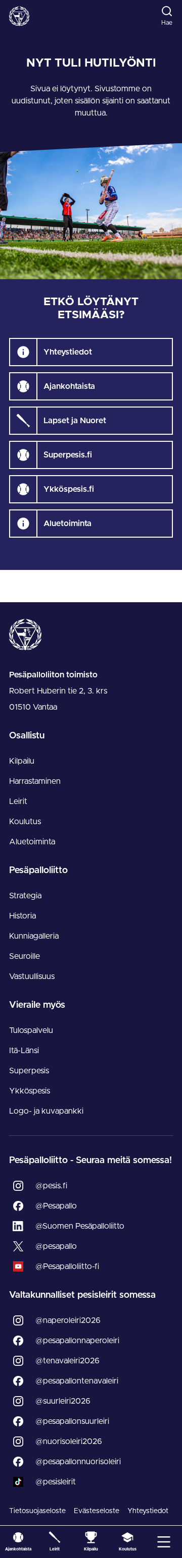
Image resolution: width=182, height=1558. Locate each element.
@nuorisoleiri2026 (68, 1441)
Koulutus (25, 822)
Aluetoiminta (32, 842)
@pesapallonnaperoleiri (77, 1341)
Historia (22, 916)
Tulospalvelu (31, 1030)
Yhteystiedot (147, 1511)
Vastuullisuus (32, 976)
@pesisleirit (55, 1482)
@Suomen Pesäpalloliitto (79, 1226)
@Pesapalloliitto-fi (67, 1266)
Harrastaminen (35, 781)
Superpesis (29, 1071)
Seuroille (24, 956)
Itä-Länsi (24, 1051)
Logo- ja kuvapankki (46, 1111)
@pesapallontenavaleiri (76, 1381)
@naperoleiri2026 (68, 1320)
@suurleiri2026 (62, 1401)
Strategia (25, 896)
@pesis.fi (51, 1186)
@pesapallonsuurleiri (72, 1421)
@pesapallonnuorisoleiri (78, 1462)
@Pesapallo (56, 1206)
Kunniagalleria (34, 936)
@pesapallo (56, 1246)
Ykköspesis (29, 1091)
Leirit (18, 801)
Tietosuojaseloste (37, 1511)
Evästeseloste (96, 1511)
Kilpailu (21, 761)
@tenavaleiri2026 (67, 1361)
